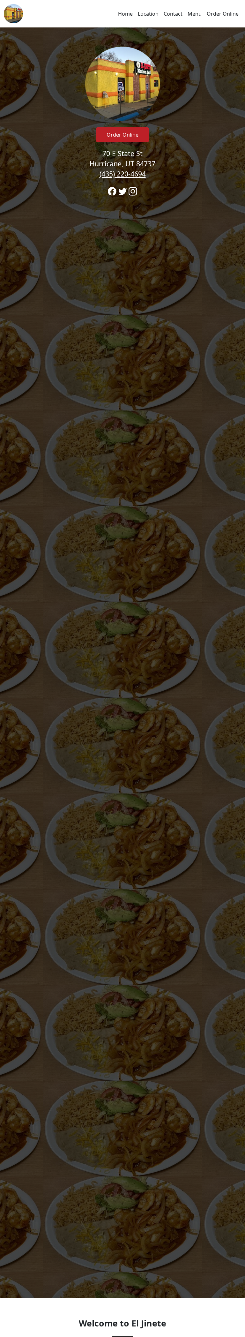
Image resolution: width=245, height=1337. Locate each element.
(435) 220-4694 (123, 173)
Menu (195, 13)
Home (125, 13)
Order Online (223, 13)
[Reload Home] (13, 14)
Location (148, 13)
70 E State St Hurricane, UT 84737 (122, 163)
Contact (173, 13)
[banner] (122, 662)
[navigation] (122, 13)
